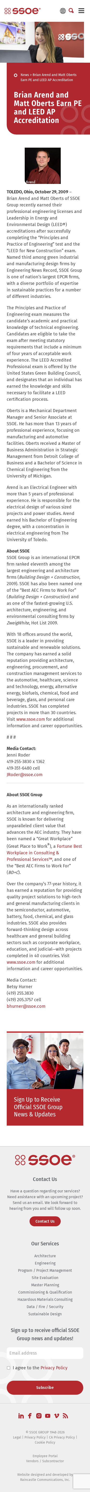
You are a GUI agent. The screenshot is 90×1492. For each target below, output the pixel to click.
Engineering (45, 1263)
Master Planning (45, 1285)
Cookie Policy (45, 1442)
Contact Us (45, 1221)
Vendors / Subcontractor (45, 1461)
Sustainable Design (45, 1314)
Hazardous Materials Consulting (45, 1299)
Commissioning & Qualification (45, 1292)
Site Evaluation (45, 1277)
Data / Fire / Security (45, 1306)
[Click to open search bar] (71, 11)
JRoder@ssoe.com (24, 774)
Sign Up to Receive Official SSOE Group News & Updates (38, 1107)
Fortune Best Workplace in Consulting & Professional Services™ (44, 853)
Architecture (45, 1256)
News (25, 75)
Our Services (45, 1243)
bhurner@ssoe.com (26, 1006)
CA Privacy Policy (62, 1437)
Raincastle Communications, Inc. (45, 1480)
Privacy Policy (54, 1368)
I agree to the (40, 1368)
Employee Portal (45, 1456)
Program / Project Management (45, 1270)
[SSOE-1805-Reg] (23, 11)
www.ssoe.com (30, 719)
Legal (17, 1437)
